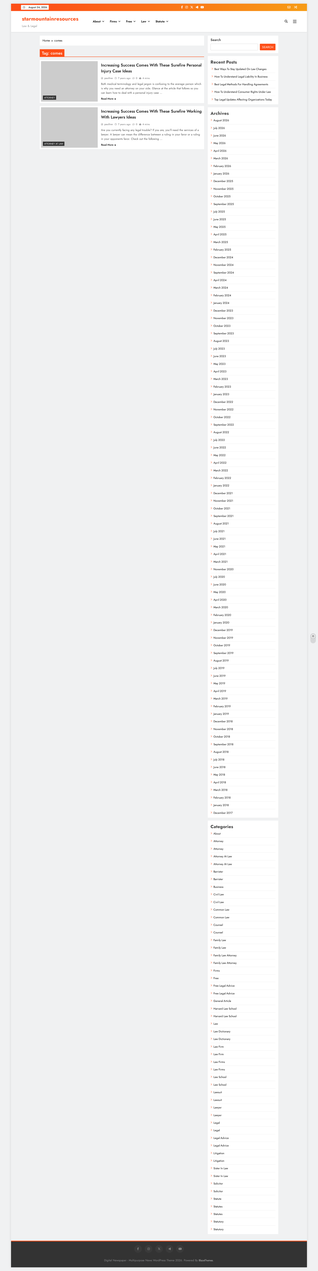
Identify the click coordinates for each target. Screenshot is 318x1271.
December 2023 (223, 311)
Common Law (221, 910)
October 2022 (222, 417)
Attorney (49, 97)
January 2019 (221, 714)
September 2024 (223, 273)
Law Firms (219, 1062)
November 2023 (223, 318)
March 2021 (220, 562)
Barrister (218, 872)
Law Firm (218, 1047)
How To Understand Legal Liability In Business (241, 77)
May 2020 (219, 592)
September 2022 (223, 425)
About (97, 21)
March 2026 (220, 158)
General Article (222, 1001)
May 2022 (219, 455)
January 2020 (221, 623)
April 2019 (219, 691)
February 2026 (222, 166)
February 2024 (222, 295)
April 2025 (219, 234)
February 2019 (222, 706)
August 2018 (221, 752)
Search (216, 39)
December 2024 (223, 257)
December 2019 (223, 630)
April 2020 (220, 600)
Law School (219, 1077)
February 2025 (222, 250)
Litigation (218, 1153)
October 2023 (221, 326)
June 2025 (219, 219)
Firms (113, 21)
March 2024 (220, 288)
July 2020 (219, 577)
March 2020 (220, 607)
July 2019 (219, 668)
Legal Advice (221, 1138)
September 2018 (223, 744)
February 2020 (222, 615)
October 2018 (221, 737)
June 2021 (219, 539)
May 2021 (219, 546)
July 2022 (219, 440)
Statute (160, 21)
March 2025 (220, 242)
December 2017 (223, 813)
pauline (108, 78)
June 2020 (219, 585)
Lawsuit (217, 1092)
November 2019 (223, 638)
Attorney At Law (53, 143)
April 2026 (220, 151)
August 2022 (221, 432)
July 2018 (218, 760)
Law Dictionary (221, 1031)
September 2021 (223, 516)
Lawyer (217, 1107)
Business (218, 887)
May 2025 (219, 227)
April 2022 (220, 463)
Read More (107, 98)
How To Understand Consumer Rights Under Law (242, 92)
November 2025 (223, 189)
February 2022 (222, 478)
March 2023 (220, 379)
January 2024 (221, 303)
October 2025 (221, 196)
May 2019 (219, 683)
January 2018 (221, 805)
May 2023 (219, 364)
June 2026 (219, 136)
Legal (216, 1123)
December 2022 (223, 402)
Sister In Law (220, 1168)
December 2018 (223, 721)
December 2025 (223, 181)
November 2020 (223, 569)
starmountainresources (50, 19)
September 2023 (223, 333)
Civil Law (218, 894)
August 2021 (221, 524)
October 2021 (221, 508)
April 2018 (219, 782)
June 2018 (219, 767)
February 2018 (222, 798)
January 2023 (221, 394)
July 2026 (219, 128)
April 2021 (219, 554)
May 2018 (219, 775)
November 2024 (223, 265)
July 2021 (219, 531)
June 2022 (219, 447)
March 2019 (220, 699)
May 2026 (219, 143)
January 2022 (221, 485)
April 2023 (219, 371)
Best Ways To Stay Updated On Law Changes (240, 69)
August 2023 (221, 341)
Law (143, 21)
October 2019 (221, 645)
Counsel (218, 925)
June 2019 (219, 676)
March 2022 (220, 470)
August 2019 (221, 661)
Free (129, 21)
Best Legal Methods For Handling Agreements (241, 84)
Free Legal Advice (224, 986)
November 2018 (223, 729)
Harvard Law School (224, 1009)
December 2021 (223, 493)
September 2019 (223, 653)
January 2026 (221, 174)
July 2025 (219, 212)
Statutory (218, 1222)
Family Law (219, 940)
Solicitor (218, 1184)
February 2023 (222, 387)
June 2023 (219, 356)
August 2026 (221, 120)
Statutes (217, 1207)
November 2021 (223, 501)
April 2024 (220, 280)
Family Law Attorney (225, 955)
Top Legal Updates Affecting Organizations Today (243, 100)
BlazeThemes (206, 1260)
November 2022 (223, 409)
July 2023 (219, 349)
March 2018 (220, 790)
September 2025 (223, 204)
